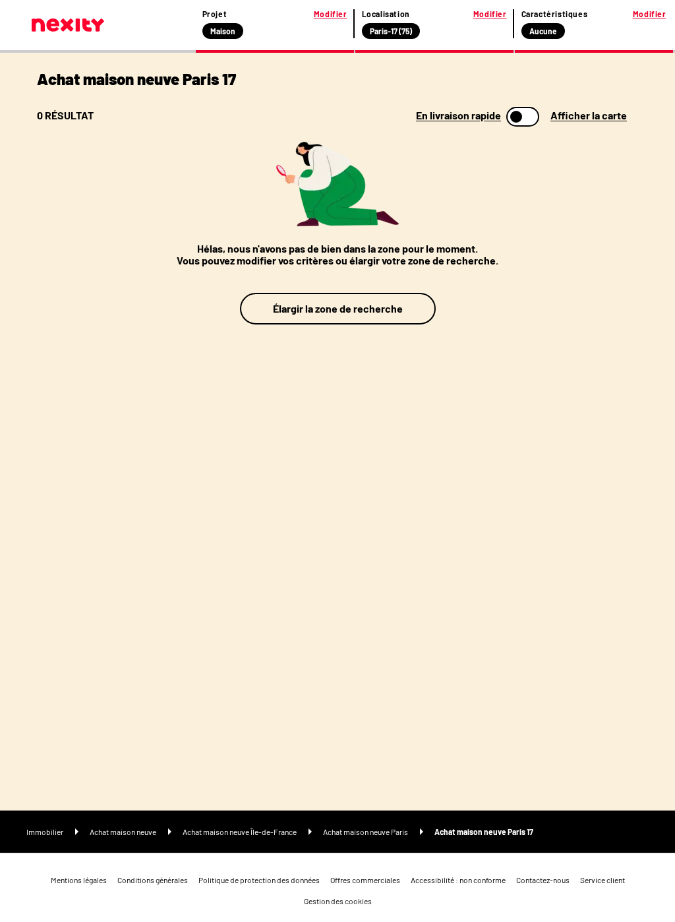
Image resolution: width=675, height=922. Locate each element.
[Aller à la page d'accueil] (68, 25)
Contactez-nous (543, 879)
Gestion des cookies (338, 901)
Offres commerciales (365, 879)
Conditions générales (152, 879)
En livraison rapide (458, 115)
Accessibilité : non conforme (458, 879)
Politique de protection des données (259, 879)
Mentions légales (79, 879)
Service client (602, 879)
